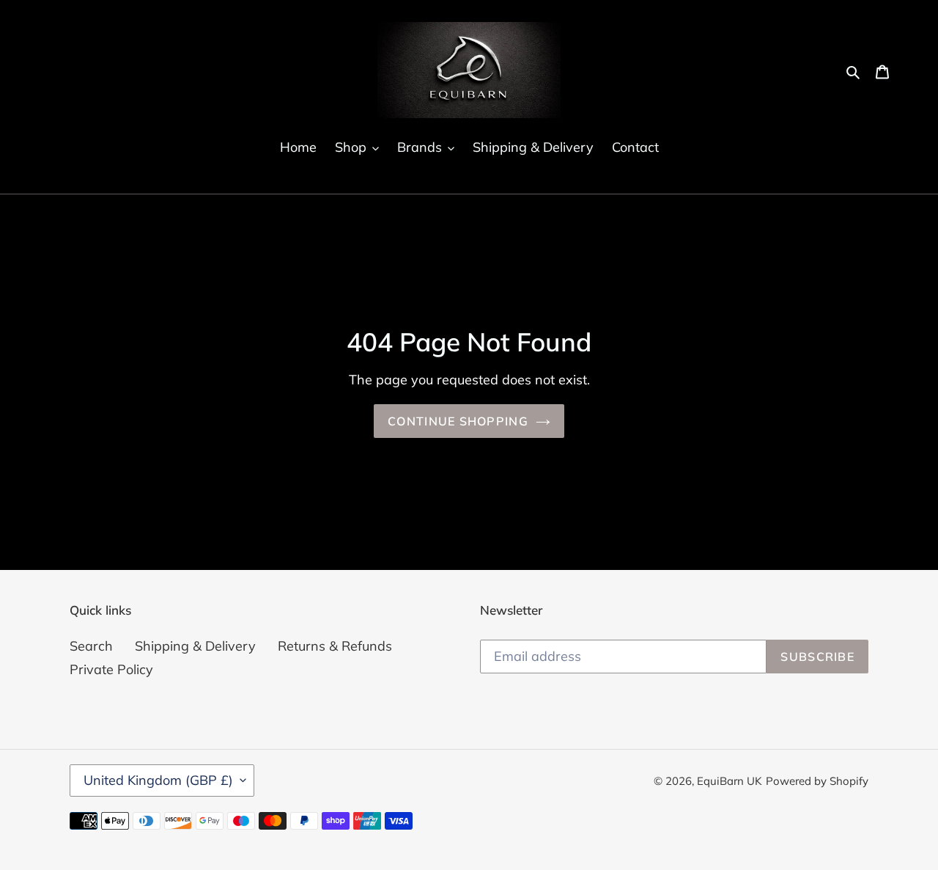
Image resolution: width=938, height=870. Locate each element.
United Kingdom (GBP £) (158, 780)
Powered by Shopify (817, 781)
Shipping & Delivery (195, 645)
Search (91, 645)
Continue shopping (458, 421)
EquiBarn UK (729, 781)
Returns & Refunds (335, 645)
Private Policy (111, 669)
